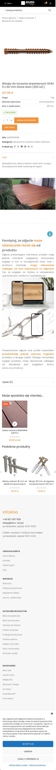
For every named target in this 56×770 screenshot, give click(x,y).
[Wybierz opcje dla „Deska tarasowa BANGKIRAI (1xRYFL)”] (14, 424)
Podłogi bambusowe (12, 634)
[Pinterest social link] (25, 146)
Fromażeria (8, 698)
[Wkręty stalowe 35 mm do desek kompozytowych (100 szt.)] (14, 465)
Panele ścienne (10, 639)
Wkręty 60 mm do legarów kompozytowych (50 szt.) (41, 482)
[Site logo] (28, 3)
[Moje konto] (50, 3)
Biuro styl (7, 670)
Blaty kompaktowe (11, 616)
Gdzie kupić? (9, 565)
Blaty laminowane (11, 620)
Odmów (28, 751)
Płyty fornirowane (11, 648)
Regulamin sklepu (11, 592)
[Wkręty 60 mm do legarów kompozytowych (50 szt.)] (41, 465)
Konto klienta (9, 556)
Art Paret (7, 689)
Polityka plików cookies (18, 765)
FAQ (5, 570)
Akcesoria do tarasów (12, 21)
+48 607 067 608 (12, 519)
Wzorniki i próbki (10, 653)
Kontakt (6, 560)
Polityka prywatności (37, 765)
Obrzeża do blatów (11, 625)
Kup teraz (9, 127)
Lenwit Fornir (8, 675)
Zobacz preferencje (28, 759)
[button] (52, 713)
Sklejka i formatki (11, 644)
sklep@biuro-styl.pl (13, 522)
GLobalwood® (9, 693)
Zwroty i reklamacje (12, 597)
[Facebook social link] (14, 146)
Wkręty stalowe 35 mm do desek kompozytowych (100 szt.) (14, 484)
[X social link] (18, 146)
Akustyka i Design (11, 684)
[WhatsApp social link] (32, 146)
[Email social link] (22, 146)
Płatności (7, 583)
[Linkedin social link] (28, 146)
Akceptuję (28, 743)
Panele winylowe (10, 630)
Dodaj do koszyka (26, 120)
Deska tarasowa (26, 18)
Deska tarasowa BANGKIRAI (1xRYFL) (14, 431)
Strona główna (9, 18)
